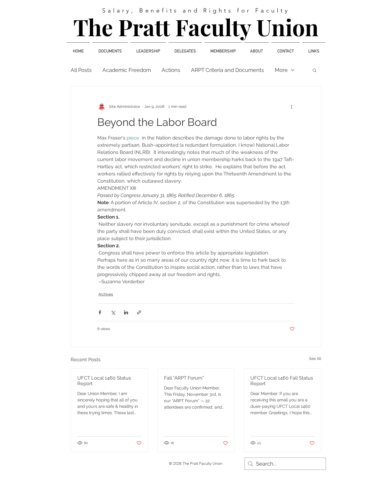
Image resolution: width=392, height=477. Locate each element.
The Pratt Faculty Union (196, 27)
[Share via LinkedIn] (126, 312)
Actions (171, 70)
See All (315, 358)
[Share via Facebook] (99, 312)
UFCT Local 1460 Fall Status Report (281, 380)
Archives (105, 294)
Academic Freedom (126, 70)
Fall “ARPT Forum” (184, 378)
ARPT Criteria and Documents (227, 70)
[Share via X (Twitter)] (112, 312)
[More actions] (291, 106)
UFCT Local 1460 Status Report (104, 380)
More (281, 70)
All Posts (81, 70)
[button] (314, 70)
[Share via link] (139, 312)
